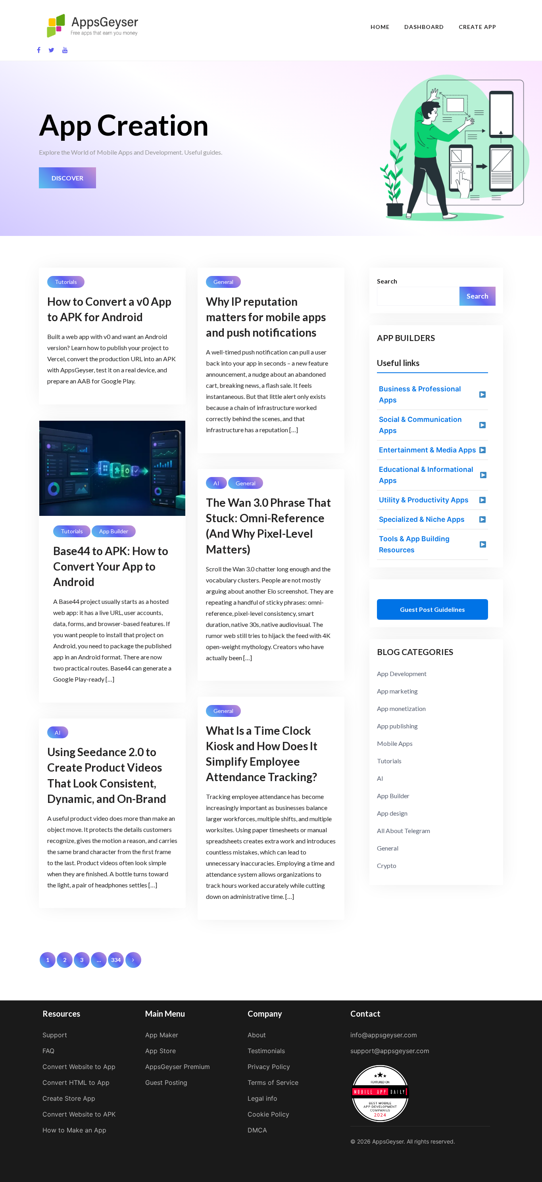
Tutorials (66, 281)
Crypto (386, 865)
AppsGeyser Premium (177, 1067)
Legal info (262, 1098)
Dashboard (424, 26)
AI (216, 483)
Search (387, 281)
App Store (160, 1051)
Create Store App (68, 1098)
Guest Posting (166, 1082)
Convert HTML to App (76, 1082)
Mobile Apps (395, 743)
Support (54, 1035)
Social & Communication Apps (420, 425)
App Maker (161, 1035)
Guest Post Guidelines (432, 609)
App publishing (397, 726)
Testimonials (266, 1051)
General (223, 281)
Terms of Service (273, 1082)
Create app (477, 26)
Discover (67, 178)
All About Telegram (403, 830)
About (257, 1035)
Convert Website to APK (78, 1114)
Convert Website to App (78, 1067)
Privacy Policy (269, 1067)
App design (392, 813)
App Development (402, 673)
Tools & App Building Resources (414, 544)
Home (380, 26)
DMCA (257, 1130)
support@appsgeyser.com (389, 1051)
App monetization (401, 708)
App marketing (397, 691)
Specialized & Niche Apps (422, 519)
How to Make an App (74, 1130)
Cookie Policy (268, 1114)
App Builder (113, 531)
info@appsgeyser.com (383, 1035)
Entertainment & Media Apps (427, 450)
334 (116, 959)
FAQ (48, 1051)
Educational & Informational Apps (426, 475)
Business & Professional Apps (420, 394)
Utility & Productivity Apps (424, 500)
